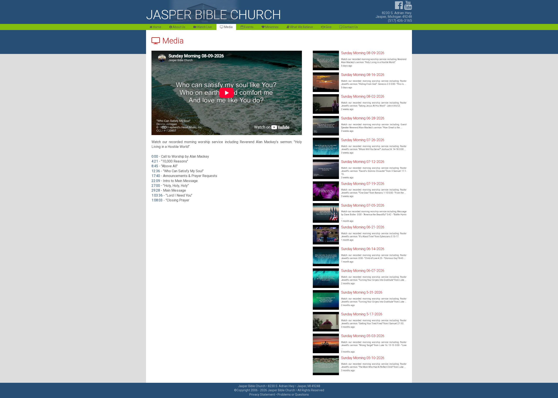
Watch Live (204, 27)
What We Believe (301, 27)
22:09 (155, 181)
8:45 (154, 166)
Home (156, 27)
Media (228, 27)
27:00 (155, 186)
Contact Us (350, 27)
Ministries (272, 27)
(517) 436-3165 (400, 20)
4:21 (154, 161)
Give (328, 27)
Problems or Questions (293, 394)
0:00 (154, 156)
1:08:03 (157, 200)
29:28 (155, 190)
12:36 (155, 171)
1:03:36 (157, 195)
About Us (178, 27)
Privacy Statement (262, 394)
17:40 (155, 176)
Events (248, 27)
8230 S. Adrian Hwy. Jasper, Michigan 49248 (394, 15)
